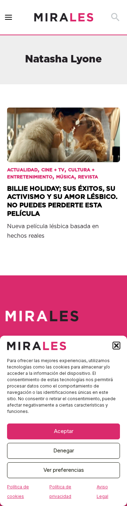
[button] (116, 345)
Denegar (63, 450)
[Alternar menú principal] (8, 17)
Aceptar (63, 431)
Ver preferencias (63, 470)
